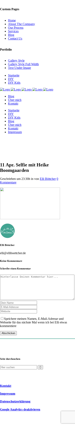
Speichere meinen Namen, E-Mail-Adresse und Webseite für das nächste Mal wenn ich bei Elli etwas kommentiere (33, 322)
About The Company (21, 24)
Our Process (15, 27)
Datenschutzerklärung (15, 401)
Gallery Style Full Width (23, 64)
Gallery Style (16, 60)
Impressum (7, 393)
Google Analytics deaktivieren (20, 409)
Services (13, 31)
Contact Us (15, 38)
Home (12, 20)
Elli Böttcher (48, 178)
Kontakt (5, 385)
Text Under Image (19, 67)
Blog (11, 35)
